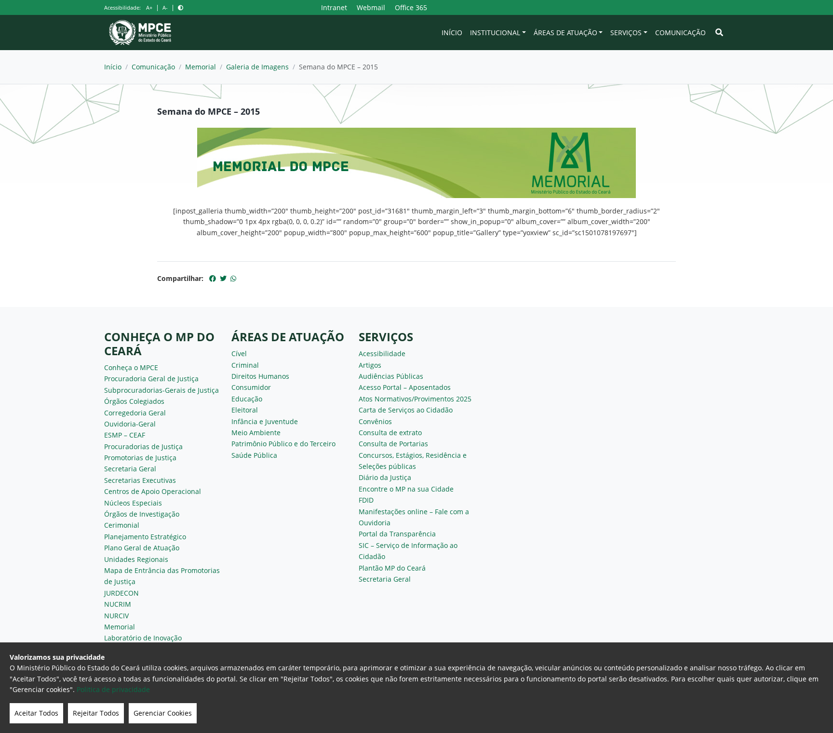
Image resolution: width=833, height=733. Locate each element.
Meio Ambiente (256, 432)
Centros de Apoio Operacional (152, 491)
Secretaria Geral (130, 468)
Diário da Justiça (385, 477)
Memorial (200, 66)
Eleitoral (244, 409)
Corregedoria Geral (135, 412)
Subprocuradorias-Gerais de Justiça (161, 390)
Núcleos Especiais (133, 502)
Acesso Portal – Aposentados (405, 387)
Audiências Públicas (391, 376)
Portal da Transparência (397, 533)
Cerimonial (121, 525)
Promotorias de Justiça (140, 457)
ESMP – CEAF (124, 435)
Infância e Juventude (264, 421)
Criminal (245, 365)
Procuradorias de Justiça (143, 446)
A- (165, 7)
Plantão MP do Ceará (392, 568)
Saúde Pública (254, 455)
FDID (366, 500)
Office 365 (411, 7)
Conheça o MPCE (131, 367)
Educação (246, 398)
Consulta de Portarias (393, 443)
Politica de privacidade (113, 689)
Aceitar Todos (36, 713)
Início (452, 32)
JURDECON (121, 593)
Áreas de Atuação (565, 32)
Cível (239, 353)
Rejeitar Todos (96, 713)
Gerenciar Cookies (163, 713)
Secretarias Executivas (140, 480)
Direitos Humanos (260, 376)
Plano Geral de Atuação (141, 547)
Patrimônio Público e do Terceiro (283, 443)
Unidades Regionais (136, 559)
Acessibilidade (382, 353)
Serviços (626, 32)
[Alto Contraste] (180, 7)
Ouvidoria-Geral (130, 423)
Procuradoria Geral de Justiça (151, 378)
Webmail (371, 7)
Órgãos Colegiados (134, 401)
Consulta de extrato (390, 432)
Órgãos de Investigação (141, 514)
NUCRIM (117, 604)
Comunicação (680, 32)
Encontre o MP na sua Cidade (406, 488)
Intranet (334, 7)
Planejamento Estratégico (145, 536)
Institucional (495, 32)
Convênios (375, 421)
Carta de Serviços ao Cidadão (406, 409)
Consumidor (251, 387)
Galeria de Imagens (257, 66)
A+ (149, 7)
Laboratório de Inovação (143, 637)
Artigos (370, 365)
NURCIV (116, 615)
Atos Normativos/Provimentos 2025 (415, 398)
